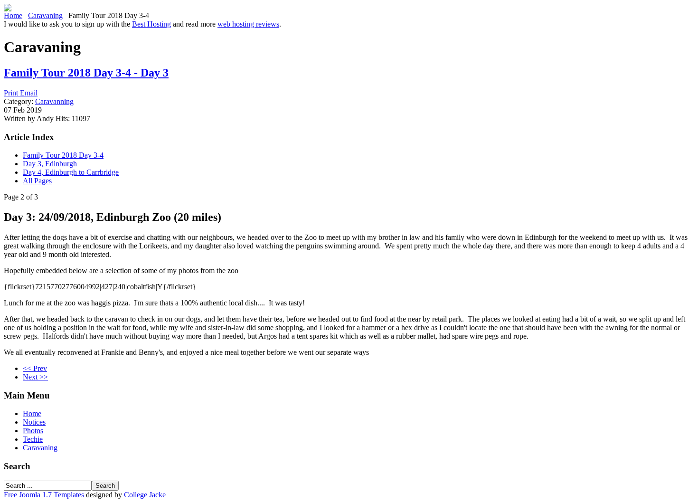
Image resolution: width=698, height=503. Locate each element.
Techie (33, 439)
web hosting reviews (248, 24)
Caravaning (45, 15)
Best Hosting (151, 24)
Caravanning (54, 101)
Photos (33, 431)
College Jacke (145, 495)
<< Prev (35, 368)
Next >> (35, 377)
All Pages (37, 181)
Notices (34, 422)
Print (12, 93)
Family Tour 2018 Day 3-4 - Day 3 (86, 72)
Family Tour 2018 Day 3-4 (63, 155)
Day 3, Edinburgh (50, 164)
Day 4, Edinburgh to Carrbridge (71, 172)
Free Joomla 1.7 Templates (44, 495)
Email (29, 93)
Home (13, 15)
